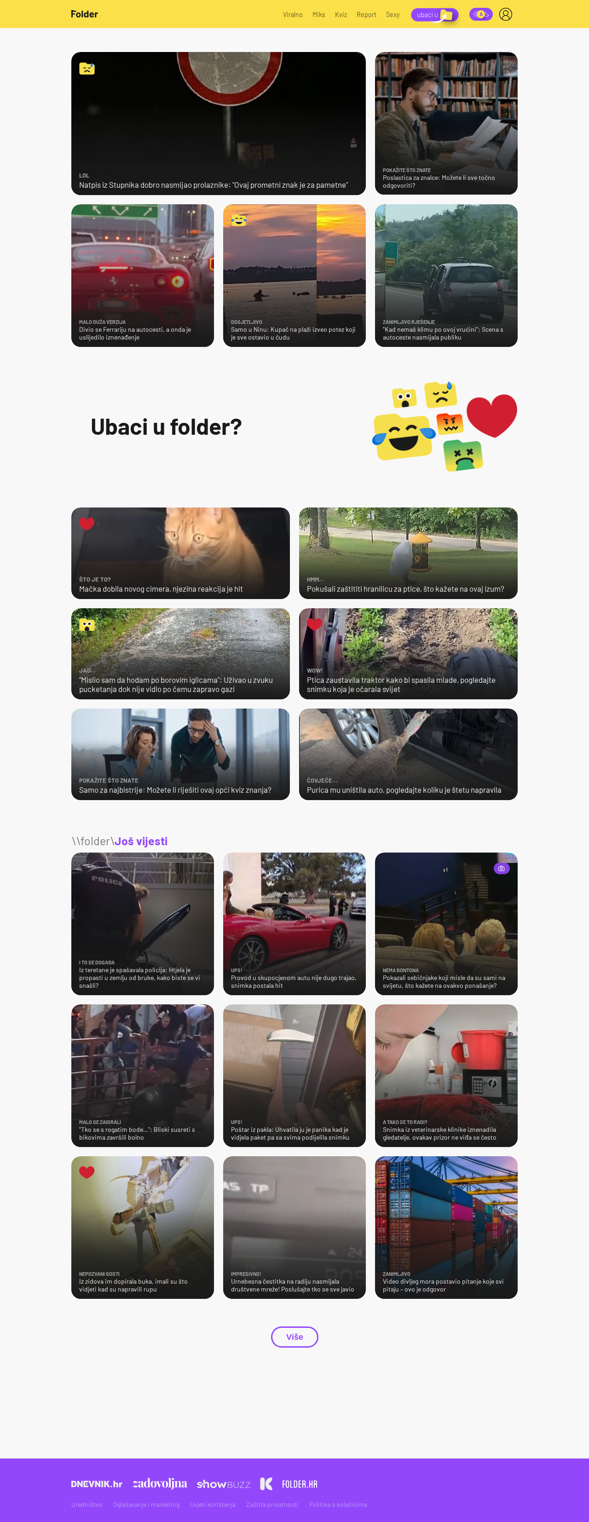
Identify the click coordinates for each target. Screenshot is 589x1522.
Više (294, 1337)
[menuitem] (507, 14)
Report (366, 14)
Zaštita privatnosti (272, 1504)
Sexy (393, 14)
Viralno (293, 14)
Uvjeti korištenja (213, 1504)
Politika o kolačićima (338, 1504)
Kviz (341, 14)
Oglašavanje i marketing (146, 1504)
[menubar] (507, 14)
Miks (318, 14)
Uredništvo (87, 1504)
